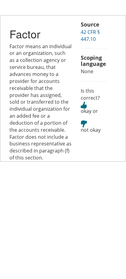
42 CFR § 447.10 (90, 35)
